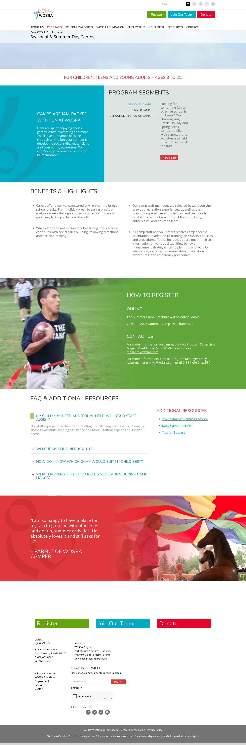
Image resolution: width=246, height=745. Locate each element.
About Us (79, 643)
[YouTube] (107, 712)
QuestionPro (65, 736)
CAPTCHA (76, 688)
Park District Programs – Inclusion (92, 651)
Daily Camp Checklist (177, 425)
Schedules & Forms (45, 673)
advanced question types (153, 736)
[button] (89, 417)
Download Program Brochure (90, 658)
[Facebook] (88, 712)
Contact (39, 688)
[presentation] (92, 696)
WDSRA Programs (84, 647)
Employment (42, 681)
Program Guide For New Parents (92, 654)
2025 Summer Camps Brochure (185, 419)
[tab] (130, 104)
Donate (206, 14)
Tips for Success (173, 432)
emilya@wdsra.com (160, 362)
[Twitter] (94, 712)
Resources (40, 685)
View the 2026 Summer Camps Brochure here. (160, 323)
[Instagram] (101, 712)
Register (157, 14)
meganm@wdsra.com (142, 352)
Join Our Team (181, 14)
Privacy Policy (154, 729)
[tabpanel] (174, 136)
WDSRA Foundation (45, 677)
